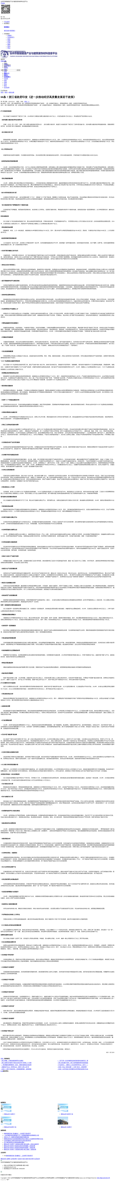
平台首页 (6, 21)
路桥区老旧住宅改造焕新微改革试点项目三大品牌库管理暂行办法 (23, 1139)
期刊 (5, 74)
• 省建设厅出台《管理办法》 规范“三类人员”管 (15, 1067)
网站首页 (3, 1158)
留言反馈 (6, 30)
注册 (4, 61)
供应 (8, 39)
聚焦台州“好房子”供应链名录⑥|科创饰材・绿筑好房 (19, 1147)
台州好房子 (10, 37)
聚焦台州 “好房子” (9, 1114)
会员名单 (6, 76)
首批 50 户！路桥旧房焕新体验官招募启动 (16, 1137)
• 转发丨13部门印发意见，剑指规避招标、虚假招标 (16, 1069)
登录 (2, 61)
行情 (8, 42)
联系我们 (12, 30)
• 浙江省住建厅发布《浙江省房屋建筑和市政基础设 (73, 1062)
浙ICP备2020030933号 (103, 1178)
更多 (2, 1058)
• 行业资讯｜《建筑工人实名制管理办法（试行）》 (73, 1065)
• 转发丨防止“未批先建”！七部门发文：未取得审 (72, 1067)
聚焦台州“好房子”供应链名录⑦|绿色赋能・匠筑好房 (19, 1146)
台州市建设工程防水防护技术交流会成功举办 (17, 1140)
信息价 (6, 67)
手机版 (3, 3)
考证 (8, 48)
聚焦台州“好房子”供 (67, 1114)
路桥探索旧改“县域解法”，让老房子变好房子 (17, 1133)
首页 (2, 92)
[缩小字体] (3, 101)
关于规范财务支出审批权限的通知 (14, 1142)
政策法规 (11, 92)
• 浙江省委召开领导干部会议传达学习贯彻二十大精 (16, 1062)
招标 (8, 44)
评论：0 (26, 101)
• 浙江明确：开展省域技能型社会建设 (12, 1060)
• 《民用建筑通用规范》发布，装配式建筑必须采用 (16, 1065)
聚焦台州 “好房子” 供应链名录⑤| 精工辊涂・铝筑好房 (20, 1149)
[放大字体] (1, 101)
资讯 (8, 46)
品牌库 (9, 35)
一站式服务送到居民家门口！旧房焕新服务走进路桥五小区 (21, 1135)
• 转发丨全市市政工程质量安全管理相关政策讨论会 (73, 1069)
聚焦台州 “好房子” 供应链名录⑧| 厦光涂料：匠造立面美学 (21, 1144)
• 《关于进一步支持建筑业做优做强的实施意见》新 (73, 1060)
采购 (8, 41)
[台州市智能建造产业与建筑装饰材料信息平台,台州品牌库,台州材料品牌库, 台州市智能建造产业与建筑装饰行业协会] (13, 53)
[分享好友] (4, 91)
